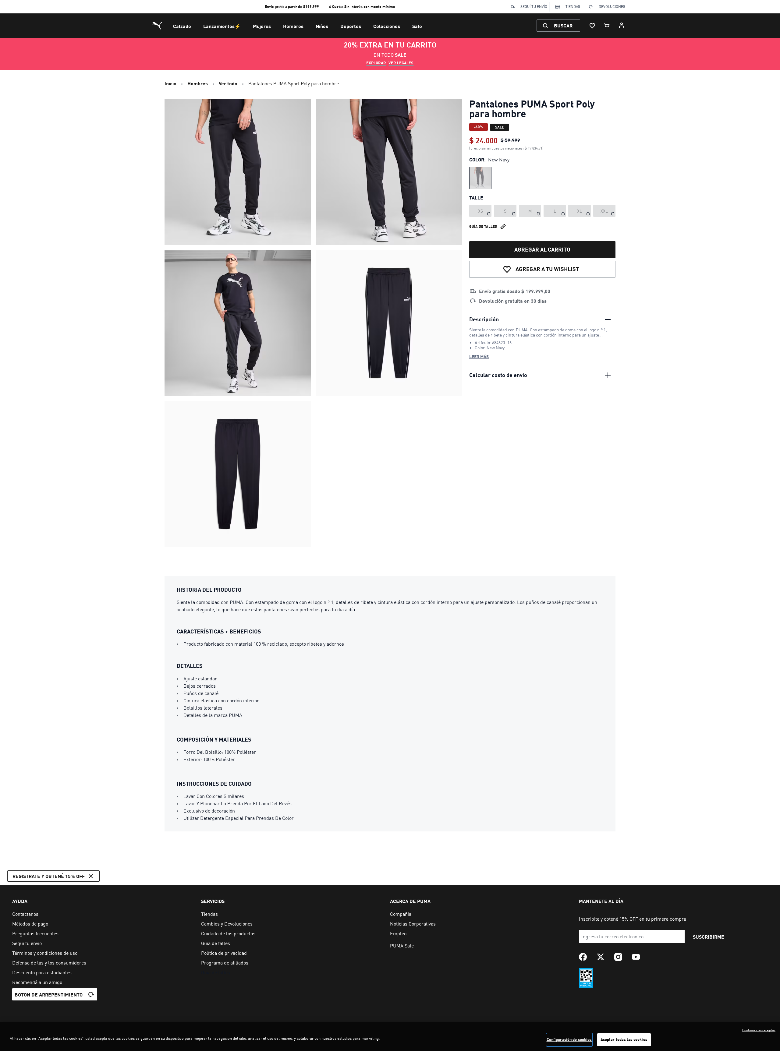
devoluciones (612, 6)
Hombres (293, 26)
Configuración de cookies (569, 1039)
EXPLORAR (376, 62)
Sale (417, 26)
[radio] (480, 178)
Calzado (182, 26)
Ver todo (228, 83)
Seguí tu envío (533, 6)
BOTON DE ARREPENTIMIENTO (49, 994)
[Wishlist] (592, 25)
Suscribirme (708, 937)
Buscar (563, 25)
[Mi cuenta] (621, 25)
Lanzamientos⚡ (222, 26)
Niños (322, 26)
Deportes (350, 26)
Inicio (170, 83)
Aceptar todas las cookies (624, 1039)
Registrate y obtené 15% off (48, 876)
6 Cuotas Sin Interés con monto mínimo (362, 6)
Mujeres (262, 26)
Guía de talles (483, 226)
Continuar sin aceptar (758, 1030)
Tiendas (573, 6)
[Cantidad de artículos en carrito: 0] (607, 25)
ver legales (400, 62)
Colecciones (386, 26)
